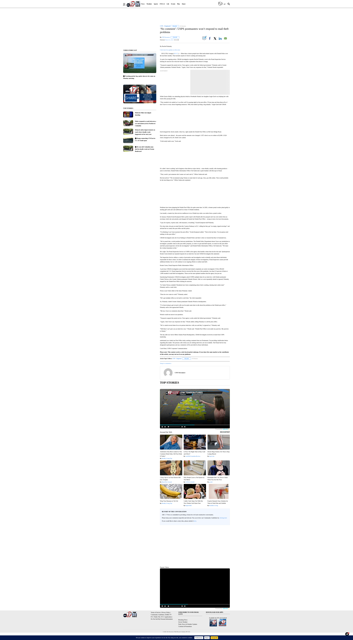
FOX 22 (162, 4)
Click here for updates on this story (170, 50)
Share (184, 4)
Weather (149, 4)
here (195, 521)
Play (178, 4)
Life (168, 4)
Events (173, 4)
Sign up (227, 527)
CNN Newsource (166, 37)
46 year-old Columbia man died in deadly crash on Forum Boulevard (144, 149)
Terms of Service (156, 621)
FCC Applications (166, 625)
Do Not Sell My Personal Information (162, 627)
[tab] (165, 540)
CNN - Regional (177, 358)
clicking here (223, 518)
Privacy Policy (166, 621)
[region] (195, 550)
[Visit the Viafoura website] (226, 572)
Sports (156, 4)
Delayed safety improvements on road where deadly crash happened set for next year (145, 132)
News (143, 4)
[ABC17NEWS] (133, 4)
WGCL (176, 53)
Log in (222, 527)
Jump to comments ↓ (166, 363)
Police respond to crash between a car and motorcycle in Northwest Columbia (145, 124)
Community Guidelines (157, 623)
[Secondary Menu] (125, 4)
